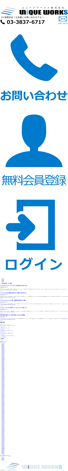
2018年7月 (3, 415)
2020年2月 (3, 401)
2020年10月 (3, 395)
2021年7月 (3, 388)
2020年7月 (3, 397)
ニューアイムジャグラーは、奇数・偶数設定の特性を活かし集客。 (13, 300)
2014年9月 (3, 449)
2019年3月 (3, 409)
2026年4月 (3, 346)
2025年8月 (3, 352)
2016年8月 (3, 432)
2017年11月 (3, 421)
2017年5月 (3, 425)
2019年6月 (3, 407)
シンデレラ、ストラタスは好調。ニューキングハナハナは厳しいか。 (13, 307)
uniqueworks (6, 294)
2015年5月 (3, 443)
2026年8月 (3, 343)
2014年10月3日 (2, 316)
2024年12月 (3, 358)
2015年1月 (3, 446)
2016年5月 (3, 434)
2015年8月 (3, 441)
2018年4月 (3, 417)
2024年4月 (3, 364)
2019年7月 (3, 406)
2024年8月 (3, 361)
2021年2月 (3, 392)
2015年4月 (3, 444)
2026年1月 (3, 348)
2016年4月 (3, 435)
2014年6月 (3, 451)
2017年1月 (3, 428)
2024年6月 (3, 362)
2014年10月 (3, 448)
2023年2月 (3, 374)
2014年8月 (3, 450)
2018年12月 (3, 411)
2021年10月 (3, 386)
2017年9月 (3, 422)
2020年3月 (3, 400)
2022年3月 (3, 382)
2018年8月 (3, 414)
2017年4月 (3, 426)
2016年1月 (3, 437)
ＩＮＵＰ (3, 279)
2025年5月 (3, 354)
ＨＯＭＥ (3, 278)
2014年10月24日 (2, 294)
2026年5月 (3, 345)
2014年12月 (3, 447)
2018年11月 (3, 412)
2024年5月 (3, 363)
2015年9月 (3, 440)
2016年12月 (3, 429)
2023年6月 (3, 371)
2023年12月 (3, 367)
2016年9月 (3, 431)
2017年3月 (3, 427)
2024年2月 (3, 365)
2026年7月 (3, 344)
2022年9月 (3, 378)
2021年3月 (3, 391)
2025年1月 (3, 357)
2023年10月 (3, 368)
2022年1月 (3, 384)
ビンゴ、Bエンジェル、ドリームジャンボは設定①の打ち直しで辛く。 (14, 285)
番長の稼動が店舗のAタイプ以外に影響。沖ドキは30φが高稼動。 (13, 314)
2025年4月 (3, 355)
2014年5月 (3, 452)
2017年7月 (3, 424)
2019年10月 (3, 404)
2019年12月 (3, 402)
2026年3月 (3, 347)
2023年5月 (3, 372)
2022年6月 (3, 380)
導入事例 (3, 280)
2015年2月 (3, 445)
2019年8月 (3, 405)
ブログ (2, 340)
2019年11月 (3, 403)
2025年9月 (3, 351)
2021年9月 (3, 387)
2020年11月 (3, 394)
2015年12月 (3, 438)
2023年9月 (3, 369)
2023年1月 (3, 375)
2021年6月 (3, 389)
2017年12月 (3, 420)
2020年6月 (3, 398)
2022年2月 (3, 383)
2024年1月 (3, 366)
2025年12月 (3, 349)
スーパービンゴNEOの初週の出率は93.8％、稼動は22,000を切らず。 (13, 292)
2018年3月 (3, 418)
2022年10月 (3, 377)
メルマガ (1, 298)
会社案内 (3, 281)
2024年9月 (3, 360)
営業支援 (3, 458)
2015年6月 (3, 442)
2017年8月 (3, 423)
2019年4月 (3, 408)
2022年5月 (3, 381)
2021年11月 (3, 385)
